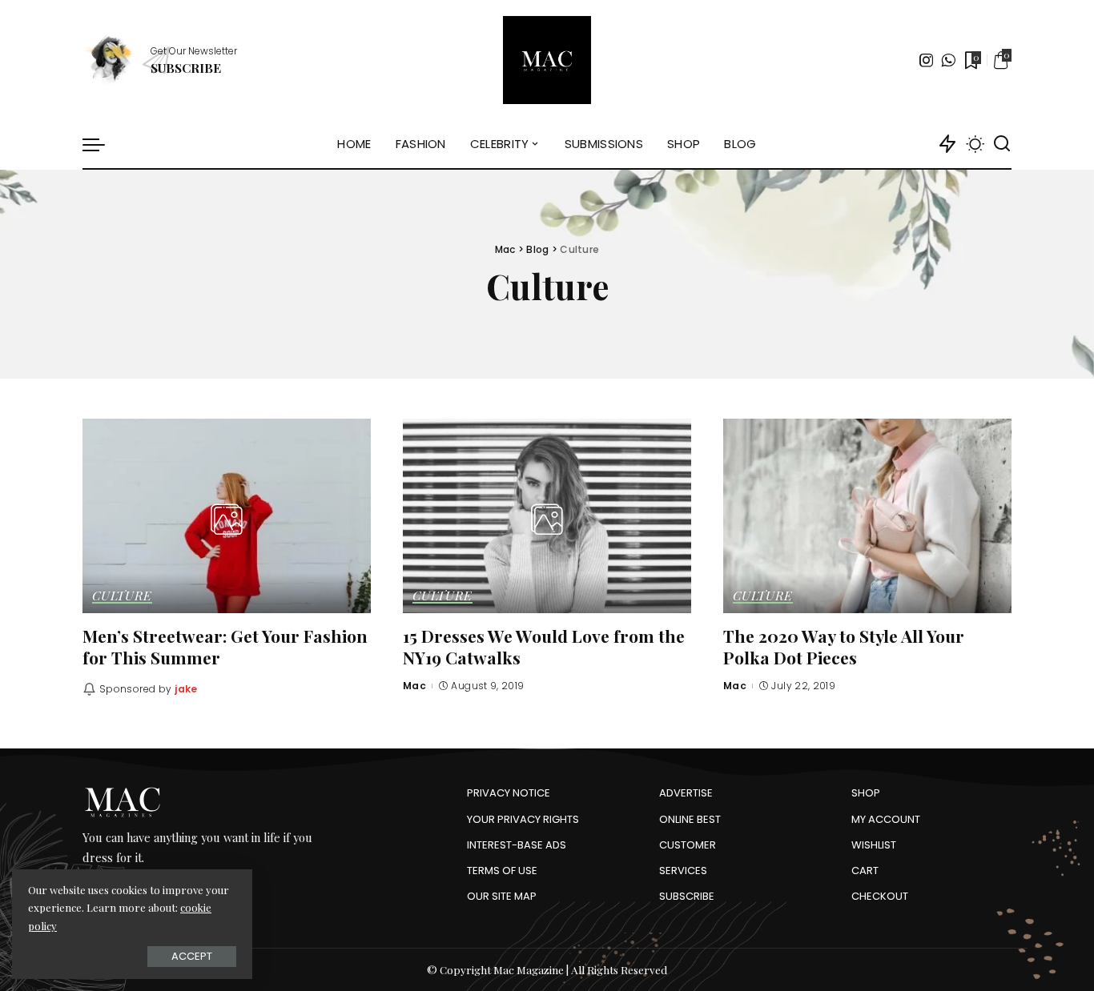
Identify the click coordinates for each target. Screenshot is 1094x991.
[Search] (1002, 144)
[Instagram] (927, 60)
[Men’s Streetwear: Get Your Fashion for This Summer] (226, 516)
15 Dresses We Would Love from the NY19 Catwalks (544, 646)
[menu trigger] (101, 144)
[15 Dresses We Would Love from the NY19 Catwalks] (547, 516)
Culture (122, 596)
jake (186, 689)
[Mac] (547, 60)
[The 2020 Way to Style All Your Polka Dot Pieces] (867, 516)
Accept (191, 956)
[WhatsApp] (948, 60)
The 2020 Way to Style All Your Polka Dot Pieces (843, 646)
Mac (414, 685)
